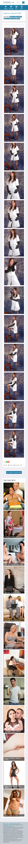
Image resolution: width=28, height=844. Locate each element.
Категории (11, 8)
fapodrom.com (7, 2)
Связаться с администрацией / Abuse (12, 823)
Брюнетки (12, 16)
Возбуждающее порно (8, 826)
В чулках (13, 18)
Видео (21, 8)
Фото (16, 8)
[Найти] (23, 2)
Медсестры (7, 18)
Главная (5, 8)
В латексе (19, 16)
